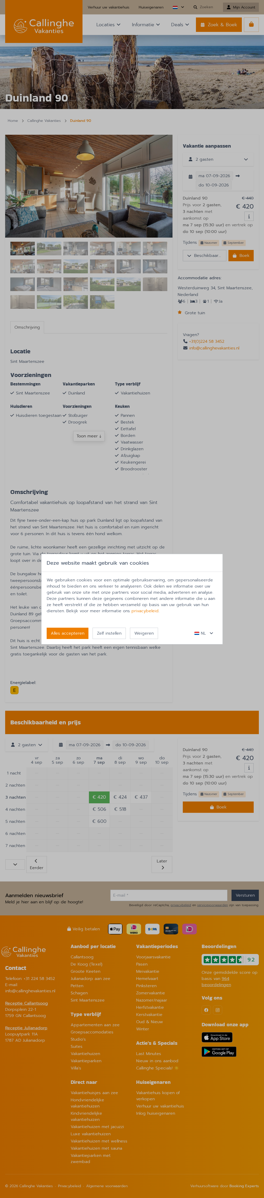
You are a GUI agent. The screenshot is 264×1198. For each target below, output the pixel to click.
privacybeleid (145, 611)
